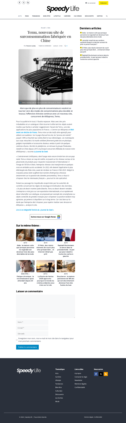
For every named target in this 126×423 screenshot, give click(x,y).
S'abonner (103, 3)
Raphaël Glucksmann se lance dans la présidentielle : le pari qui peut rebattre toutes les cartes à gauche (65, 250)
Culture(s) (78, 16)
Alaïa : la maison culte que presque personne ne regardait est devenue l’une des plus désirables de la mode (25, 249)
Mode (27, 16)
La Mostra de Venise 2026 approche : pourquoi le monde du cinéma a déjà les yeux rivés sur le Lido (45, 280)
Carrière (67, 16)
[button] (106, 16)
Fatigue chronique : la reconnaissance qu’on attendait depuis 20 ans (25, 279)
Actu (20, 16)
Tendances (36, 16)
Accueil (43, 28)
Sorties (99, 16)
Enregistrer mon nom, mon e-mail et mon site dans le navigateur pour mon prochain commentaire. (46, 339)
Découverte (89, 16)
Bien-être (46, 16)
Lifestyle (57, 16)
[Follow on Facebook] (19, 2)
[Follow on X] (23, 2)
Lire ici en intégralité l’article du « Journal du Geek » (35, 210)
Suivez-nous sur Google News (43, 217)
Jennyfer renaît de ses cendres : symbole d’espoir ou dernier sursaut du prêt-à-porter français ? (93, 42)
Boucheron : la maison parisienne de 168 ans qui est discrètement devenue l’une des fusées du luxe (66, 280)
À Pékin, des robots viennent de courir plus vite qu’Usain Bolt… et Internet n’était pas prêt (45, 249)
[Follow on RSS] (28, 2)
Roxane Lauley (31, 46)
